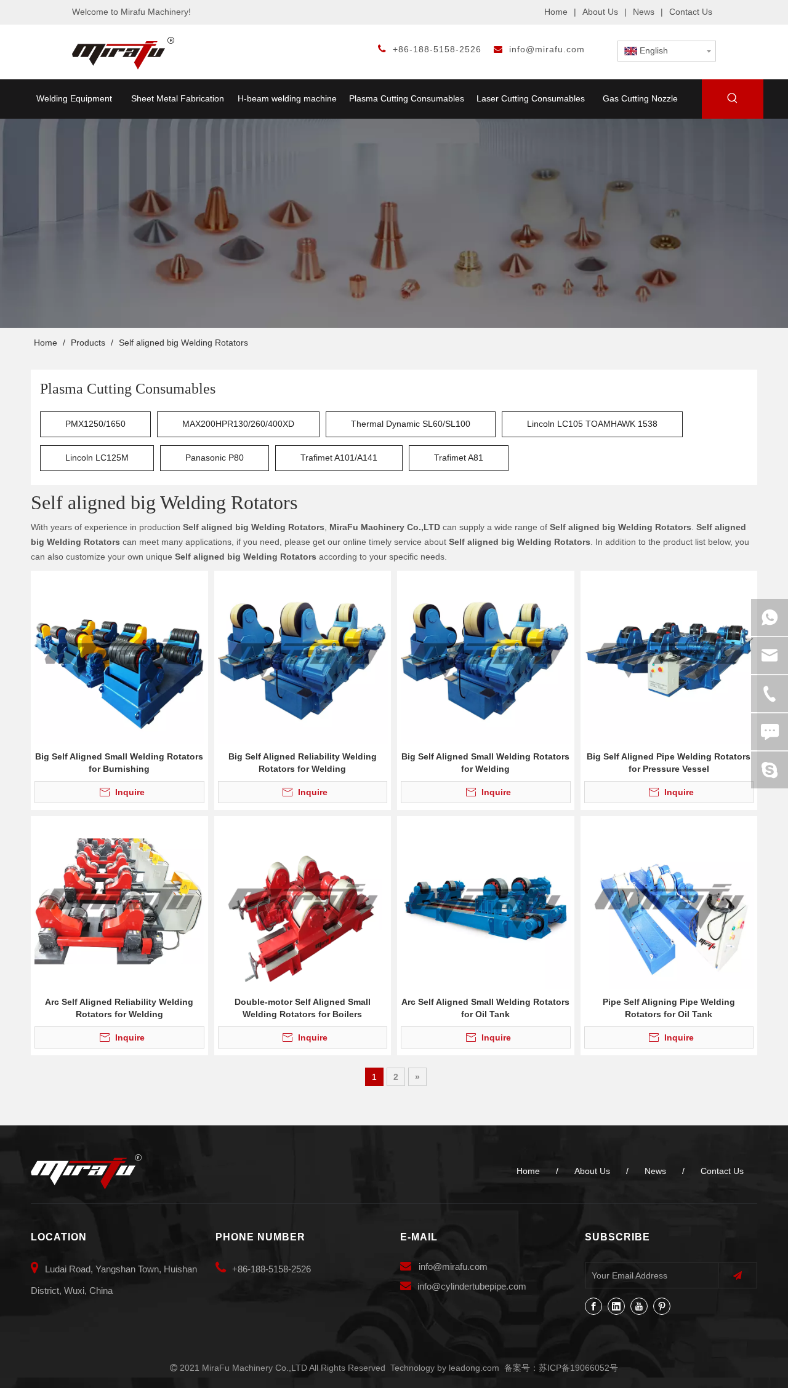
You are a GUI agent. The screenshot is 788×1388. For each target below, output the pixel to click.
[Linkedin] (616, 1306)
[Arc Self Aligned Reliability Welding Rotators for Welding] (119, 903)
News (643, 12)
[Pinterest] (661, 1306)
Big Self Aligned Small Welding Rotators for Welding (485, 763)
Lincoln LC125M (97, 457)
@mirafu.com (460, 1266)
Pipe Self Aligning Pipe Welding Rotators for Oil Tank (669, 1008)
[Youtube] (639, 1306)
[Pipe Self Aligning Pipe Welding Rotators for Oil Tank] (669, 903)
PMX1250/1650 (95, 424)
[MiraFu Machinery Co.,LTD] (86, 1171)
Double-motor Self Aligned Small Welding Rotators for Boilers (303, 1008)
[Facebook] (593, 1306)
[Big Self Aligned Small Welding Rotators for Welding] (486, 658)
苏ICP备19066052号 (578, 1368)
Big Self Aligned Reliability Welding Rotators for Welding (302, 763)
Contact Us (690, 12)
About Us (600, 12)
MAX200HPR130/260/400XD (238, 424)
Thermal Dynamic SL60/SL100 (410, 424)
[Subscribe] (737, 1276)
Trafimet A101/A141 (338, 457)
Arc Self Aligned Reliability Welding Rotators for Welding (119, 1008)
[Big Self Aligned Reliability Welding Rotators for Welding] (303, 658)
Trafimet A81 (458, 457)
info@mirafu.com (547, 49)
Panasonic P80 (214, 457)
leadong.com (474, 1368)
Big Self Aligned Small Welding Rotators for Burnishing (119, 763)
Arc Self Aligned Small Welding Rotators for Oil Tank (485, 1008)
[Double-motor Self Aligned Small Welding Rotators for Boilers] (303, 903)
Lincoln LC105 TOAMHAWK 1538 (592, 424)
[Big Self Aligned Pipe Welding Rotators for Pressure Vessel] (669, 658)
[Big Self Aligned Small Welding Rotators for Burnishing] (119, 658)
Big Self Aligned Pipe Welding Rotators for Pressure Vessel (668, 763)
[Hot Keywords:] (732, 100)
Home (556, 12)
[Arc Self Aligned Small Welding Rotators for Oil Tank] (486, 903)
